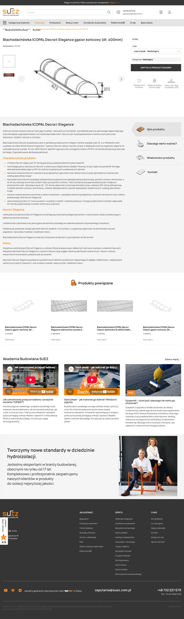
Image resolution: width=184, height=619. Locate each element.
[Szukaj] (109, 12)
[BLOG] (153, 380)
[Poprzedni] (21, 78)
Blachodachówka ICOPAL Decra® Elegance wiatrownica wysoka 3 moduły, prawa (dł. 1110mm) (67, 328)
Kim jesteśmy (157, 519)
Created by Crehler (174, 606)
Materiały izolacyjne (124, 519)
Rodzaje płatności (87, 532)
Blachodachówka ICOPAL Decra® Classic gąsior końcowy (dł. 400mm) (159, 328)
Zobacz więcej (172, 359)
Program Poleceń (122, 555)
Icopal (135, 39)
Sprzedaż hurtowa (123, 551)
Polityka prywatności (88, 523)
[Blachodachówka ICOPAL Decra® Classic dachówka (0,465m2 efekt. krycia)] (115, 306)
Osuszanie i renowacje (125, 542)
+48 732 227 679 (128, 11)
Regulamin (84, 519)
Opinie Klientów (158, 542)
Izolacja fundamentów (124, 537)
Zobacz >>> (114, 2)
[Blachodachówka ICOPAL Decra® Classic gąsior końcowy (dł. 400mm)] (161, 306)
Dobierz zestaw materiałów (91, 546)
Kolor (135, 46)
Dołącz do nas (157, 537)
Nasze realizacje (158, 528)
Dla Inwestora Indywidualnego (128, 574)
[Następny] (121, 78)
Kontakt (154, 532)
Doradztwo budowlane (125, 523)
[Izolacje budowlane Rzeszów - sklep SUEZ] (11, 12)
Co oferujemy (157, 523)
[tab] (158, 129)
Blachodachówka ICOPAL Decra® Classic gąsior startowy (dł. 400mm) (21, 328)
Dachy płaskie (121, 532)
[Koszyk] (178, 12)
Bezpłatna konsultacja (125, 528)
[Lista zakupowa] (161, 12)
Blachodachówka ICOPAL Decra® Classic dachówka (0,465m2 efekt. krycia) (114, 328)
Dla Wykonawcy (122, 560)
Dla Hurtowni (120, 565)
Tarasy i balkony (122, 546)
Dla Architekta (121, 569)
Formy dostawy (86, 528)
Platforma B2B (85, 551)
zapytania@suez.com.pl (113, 590)
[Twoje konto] (169, 12)
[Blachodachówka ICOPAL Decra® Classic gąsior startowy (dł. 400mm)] (23, 306)
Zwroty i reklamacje (87, 537)
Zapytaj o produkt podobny (156, 67)
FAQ (81, 542)
